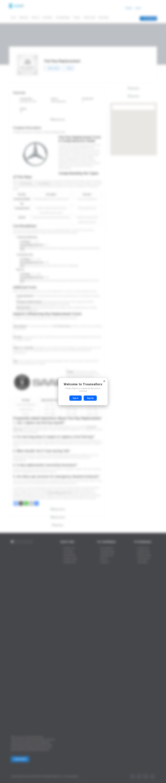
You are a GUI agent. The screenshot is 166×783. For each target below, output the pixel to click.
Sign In (75, 398)
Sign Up (90, 398)
